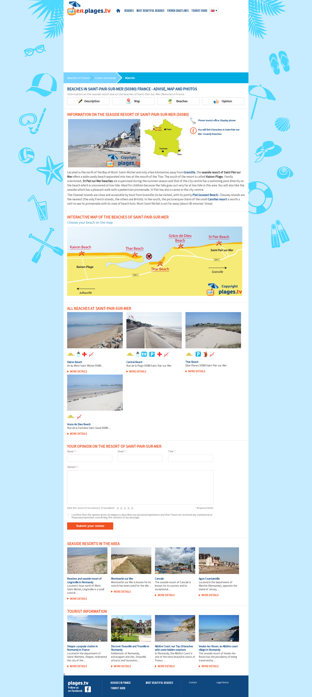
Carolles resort (217, 199)
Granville (189, 172)
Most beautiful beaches (150, 11)
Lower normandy (105, 78)
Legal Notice (222, 682)
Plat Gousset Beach (205, 195)
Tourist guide (199, 11)
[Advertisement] (156, 42)
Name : (71, 451)
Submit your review (90, 526)
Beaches (129, 11)
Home (119, 11)
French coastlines (177, 11)
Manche (130, 78)
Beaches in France (78, 78)
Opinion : (72, 467)
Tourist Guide (117, 688)
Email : (122, 451)
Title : (172, 451)
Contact (193, 682)
